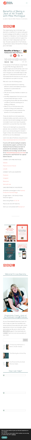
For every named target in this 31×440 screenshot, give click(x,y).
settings (14, 434)
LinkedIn (5, 169)
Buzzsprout (21, 206)
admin (6, 19)
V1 (14, 200)
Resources (6, 181)
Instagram (5, 178)
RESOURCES (6, 331)
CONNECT (6, 333)
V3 (18, 200)
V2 (16, 200)
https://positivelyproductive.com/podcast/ (14, 140)
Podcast (18, 19)
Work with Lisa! (7, 184)
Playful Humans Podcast (9, 166)
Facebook (5, 175)
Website (5, 162)
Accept (4, 437)
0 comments (24, 19)
